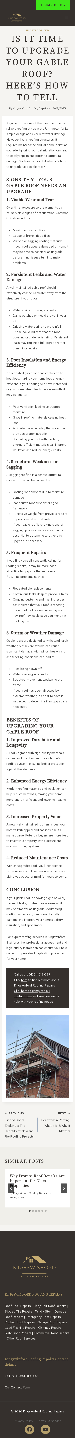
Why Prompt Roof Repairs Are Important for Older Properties (37, 1181)
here (24, 980)
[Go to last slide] (11, 1188)
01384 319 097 (53, 5)
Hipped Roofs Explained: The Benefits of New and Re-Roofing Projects (19, 1125)
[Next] (64, 1188)
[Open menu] (66, 18)
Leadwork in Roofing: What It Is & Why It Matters (55, 1122)
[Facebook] (29, 1429)
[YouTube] (45, 1429)
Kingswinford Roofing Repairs (30, 108)
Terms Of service (49, 1421)
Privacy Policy (23, 1421)
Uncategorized (37, 30)
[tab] (30, 1211)
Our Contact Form (17, 1387)
